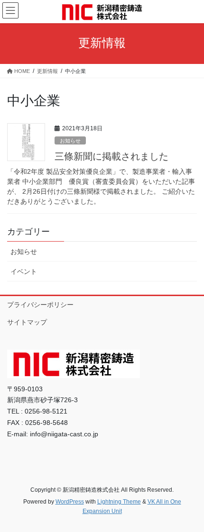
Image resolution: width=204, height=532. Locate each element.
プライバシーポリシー (40, 304)
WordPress (70, 501)
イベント (23, 271)
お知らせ (70, 141)
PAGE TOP (189, 507)
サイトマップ (27, 322)
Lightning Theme (119, 501)
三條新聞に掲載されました (111, 156)
